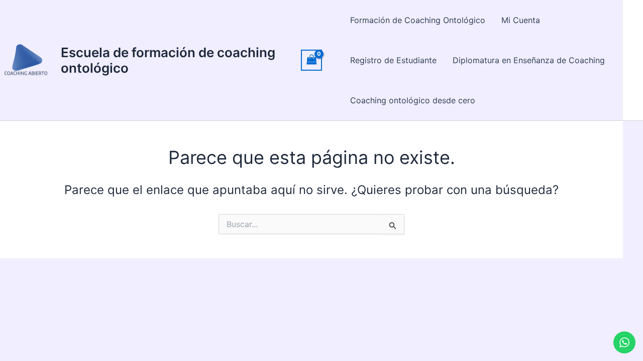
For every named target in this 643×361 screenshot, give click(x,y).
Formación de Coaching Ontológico (417, 20)
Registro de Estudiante (393, 60)
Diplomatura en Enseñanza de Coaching (529, 60)
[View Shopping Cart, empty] (311, 60)
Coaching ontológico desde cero (412, 100)
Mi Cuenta (520, 20)
